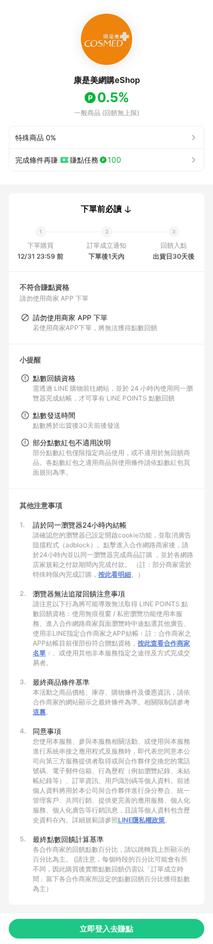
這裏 (39, 712)
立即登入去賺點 (106, 928)
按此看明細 (114, 574)
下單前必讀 (101, 209)
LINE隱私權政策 (141, 820)
